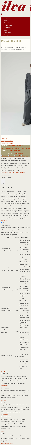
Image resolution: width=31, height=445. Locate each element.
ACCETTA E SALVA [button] (6, 443)
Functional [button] (4, 371)
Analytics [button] (3, 400)
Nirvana (15, 153)
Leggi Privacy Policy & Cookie (10, 172)
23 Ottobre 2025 (9, 47)
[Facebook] (4, 156)
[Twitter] (11, 156)
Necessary (6, 223)
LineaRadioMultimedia (14, 150)
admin (2, 47)
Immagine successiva (7, 143)
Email (28, 148)
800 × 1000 (17, 49)
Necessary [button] (4, 220)
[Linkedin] (17, 156)
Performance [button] (4, 385)
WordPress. (20, 153)
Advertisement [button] (5, 414)
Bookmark (4, 138)
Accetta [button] (7, 175)
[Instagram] (24, 156)
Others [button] (3, 431)
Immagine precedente (7, 141)
